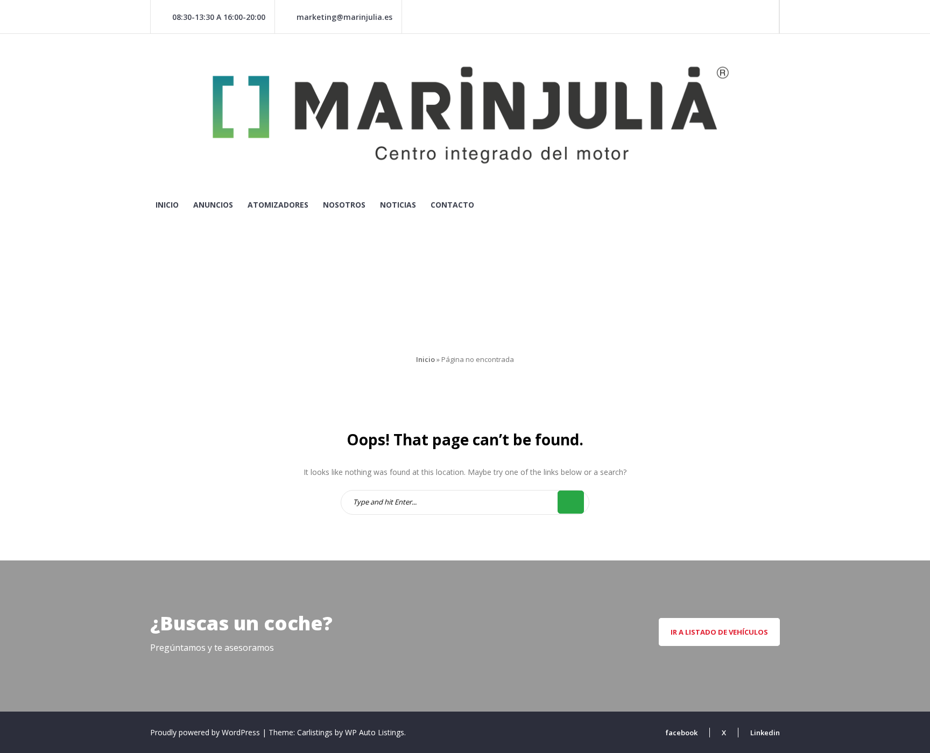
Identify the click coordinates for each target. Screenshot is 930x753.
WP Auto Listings (374, 732)
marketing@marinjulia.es (344, 17)
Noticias (398, 205)
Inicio (167, 205)
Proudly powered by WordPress (206, 732)
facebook (682, 732)
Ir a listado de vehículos (719, 632)
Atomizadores (278, 205)
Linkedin (765, 732)
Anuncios (213, 205)
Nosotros (344, 205)
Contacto (452, 205)
